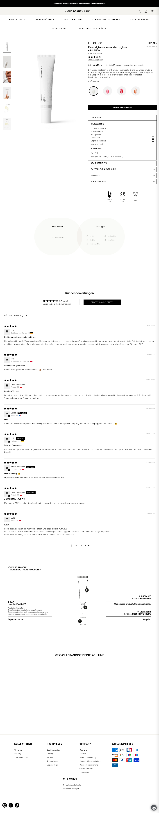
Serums (50, 757)
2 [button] (76, 545)
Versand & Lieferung (88, 757)
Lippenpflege (52, 765)
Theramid (18, 750)
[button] (94, 57)
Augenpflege (52, 761)
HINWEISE (95, 175)
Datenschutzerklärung (89, 765)
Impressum (84, 772)
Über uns (83, 750)
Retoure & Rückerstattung (90, 761)
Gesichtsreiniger (53, 750)
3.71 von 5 (63, 301)
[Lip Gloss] (4, 722)
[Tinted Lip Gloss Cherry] (11, 722)
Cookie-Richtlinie (86, 768)
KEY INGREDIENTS (99, 163)
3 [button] (81, 545)
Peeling (50, 753)
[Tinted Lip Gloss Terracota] (15, 722)
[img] (10, 326)
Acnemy (17, 753)
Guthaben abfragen (71, 788)
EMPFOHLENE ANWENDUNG (103, 169)
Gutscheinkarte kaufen (72, 785)
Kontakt (83, 753)
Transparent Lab (20, 757)
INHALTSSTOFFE (98, 181)
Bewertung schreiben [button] (102, 302)
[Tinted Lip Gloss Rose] (8, 722)
